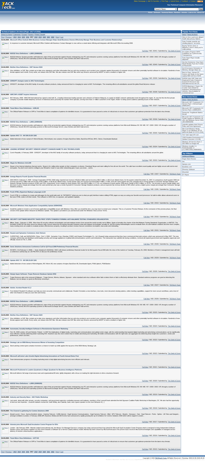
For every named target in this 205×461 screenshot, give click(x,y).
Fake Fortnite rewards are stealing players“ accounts (191, 42)
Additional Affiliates (188, 156)
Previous (9, 37)
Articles (184, 12)
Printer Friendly (40, 34)
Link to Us (192, 12)
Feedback (184, 1)
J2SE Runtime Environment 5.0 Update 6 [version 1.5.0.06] (192, 138)
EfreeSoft (185, 172)
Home (150, 12)
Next (57, 37)
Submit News (174, 1)
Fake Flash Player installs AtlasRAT (191, 58)
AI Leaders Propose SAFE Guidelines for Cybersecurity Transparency (192, 53)
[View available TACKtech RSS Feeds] (200, 1)
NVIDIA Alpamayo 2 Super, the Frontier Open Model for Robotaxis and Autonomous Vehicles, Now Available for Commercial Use (192, 89)
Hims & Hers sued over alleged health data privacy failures (192, 38)
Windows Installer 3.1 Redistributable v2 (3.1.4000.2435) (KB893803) (192, 147)
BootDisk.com (187, 167)
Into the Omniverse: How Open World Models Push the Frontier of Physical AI (193, 63)
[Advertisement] (102, 21)
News (184, 34)
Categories (17, 34)
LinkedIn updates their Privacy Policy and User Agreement (192, 125)
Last (61, 37)
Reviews (177, 12)
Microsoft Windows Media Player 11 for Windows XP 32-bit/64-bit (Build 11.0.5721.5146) (192, 130)
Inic (183, 161)
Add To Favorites (153, 1)
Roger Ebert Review (189, 159)
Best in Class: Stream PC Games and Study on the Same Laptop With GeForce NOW (192, 74)
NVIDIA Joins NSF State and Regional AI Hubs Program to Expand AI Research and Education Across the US (192, 81)
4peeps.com (186, 164)
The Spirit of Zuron (174, 51)
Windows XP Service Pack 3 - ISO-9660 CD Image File (192, 142)
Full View (145, 51)
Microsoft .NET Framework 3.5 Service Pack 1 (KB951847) (192, 109)
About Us (200, 12)
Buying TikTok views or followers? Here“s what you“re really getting (192, 47)
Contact (193, 1)
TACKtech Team (174, 174)
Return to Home (6, 34)
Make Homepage (140, 1)
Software (157, 12)
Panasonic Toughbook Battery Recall (192, 113)
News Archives (192, 34)
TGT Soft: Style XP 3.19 (190, 135)
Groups (24, 34)
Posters (31, 34)
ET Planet (185, 175)
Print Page (164, 1)
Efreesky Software (188, 169)
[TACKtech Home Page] (8, 5)
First (2, 37)
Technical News (167, 12)
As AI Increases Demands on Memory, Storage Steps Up (192, 69)
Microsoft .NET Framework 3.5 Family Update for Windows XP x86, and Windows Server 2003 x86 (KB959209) (192, 119)
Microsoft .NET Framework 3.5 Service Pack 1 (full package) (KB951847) (192, 103)
